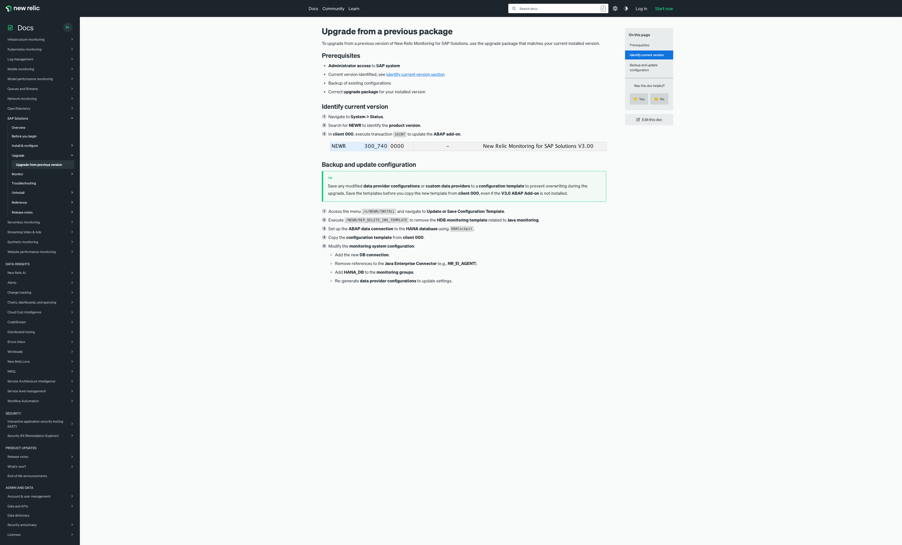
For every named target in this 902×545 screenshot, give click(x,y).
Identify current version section (415, 74)
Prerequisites (639, 45)
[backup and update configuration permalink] (419, 164)
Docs (313, 8)
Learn (354, 8)
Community (333, 8)
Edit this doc (652, 119)
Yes (639, 99)
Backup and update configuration (644, 67)
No (659, 99)
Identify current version (647, 55)
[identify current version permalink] (391, 106)
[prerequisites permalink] (362, 55)
